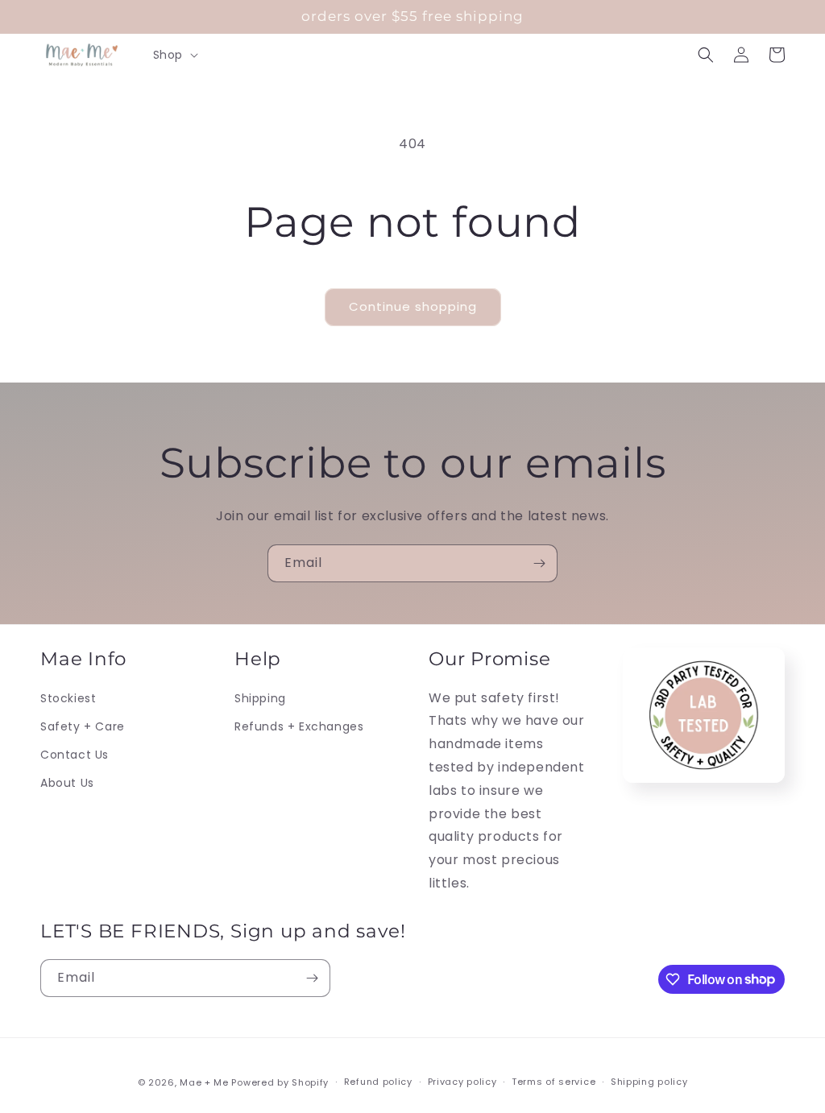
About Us (67, 783)
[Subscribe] (539, 563)
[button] (174, 55)
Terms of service (553, 1081)
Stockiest (68, 698)
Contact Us (74, 755)
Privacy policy (462, 1081)
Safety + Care (82, 726)
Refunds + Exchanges (298, 726)
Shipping (260, 698)
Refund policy (378, 1081)
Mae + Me (205, 1082)
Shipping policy (649, 1081)
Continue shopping (413, 306)
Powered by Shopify (280, 1082)
